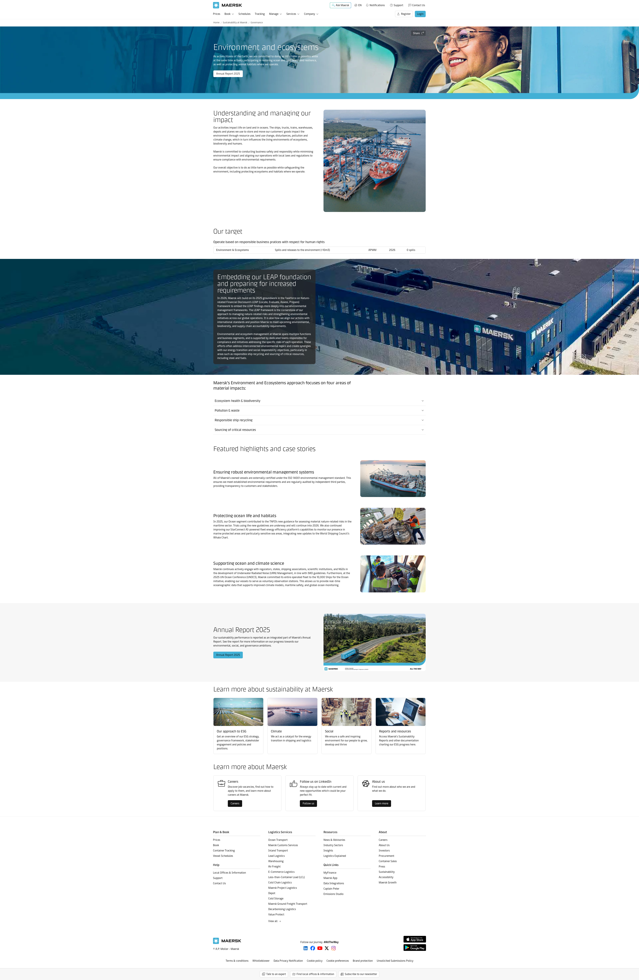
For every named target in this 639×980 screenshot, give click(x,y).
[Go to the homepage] (227, 943)
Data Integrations (333, 883)
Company (309, 13)
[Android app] (415, 947)
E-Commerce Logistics (281, 871)
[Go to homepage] (227, 5)
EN (360, 5)
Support (398, 5)
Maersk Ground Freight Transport (287, 903)
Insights (328, 850)
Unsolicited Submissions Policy (395, 960)
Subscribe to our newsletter (361, 974)
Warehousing (276, 861)
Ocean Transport (278, 839)
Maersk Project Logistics (282, 887)
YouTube (320, 948)
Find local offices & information (315, 974)
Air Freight (274, 866)
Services (291, 13)
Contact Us (418, 5)
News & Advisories (334, 839)
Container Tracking (224, 850)
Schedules (244, 13)
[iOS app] (415, 939)
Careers (235, 803)
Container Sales (388, 861)
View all (273, 921)
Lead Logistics (276, 855)
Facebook (312, 948)
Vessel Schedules (223, 855)
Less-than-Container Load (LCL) (286, 877)
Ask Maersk (342, 5)
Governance (257, 22)
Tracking (260, 13)
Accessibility (386, 877)
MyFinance (329, 872)
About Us (384, 845)
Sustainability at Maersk (235, 22)
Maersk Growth (388, 882)
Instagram (333, 948)
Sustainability (387, 871)
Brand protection (363, 960)
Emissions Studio (333, 894)
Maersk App (330, 878)
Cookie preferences (337, 960)
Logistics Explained (334, 855)
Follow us (308, 803)
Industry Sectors (333, 845)
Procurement (386, 855)
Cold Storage (275, 898)
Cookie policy (314, 960)
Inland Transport (278, 850)
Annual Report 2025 (228, 73)
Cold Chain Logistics (280, 882)
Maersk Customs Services (283, 845)
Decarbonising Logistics (282, 909)
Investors (384, 850)
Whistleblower (261, 960)
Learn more (381, 803)
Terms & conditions (237, 960)
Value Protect (276, 914)
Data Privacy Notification (288, 960)
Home (216, 22)
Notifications (375, 4)
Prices (216, 13)
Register (406, 13)
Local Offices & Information (229, 872)
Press (382, 866)
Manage (273, 13)
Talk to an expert (276, 974)
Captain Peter (331, 888)
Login (420, 13)
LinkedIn (305, 948)
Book (227, 13)
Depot (271, 893)
